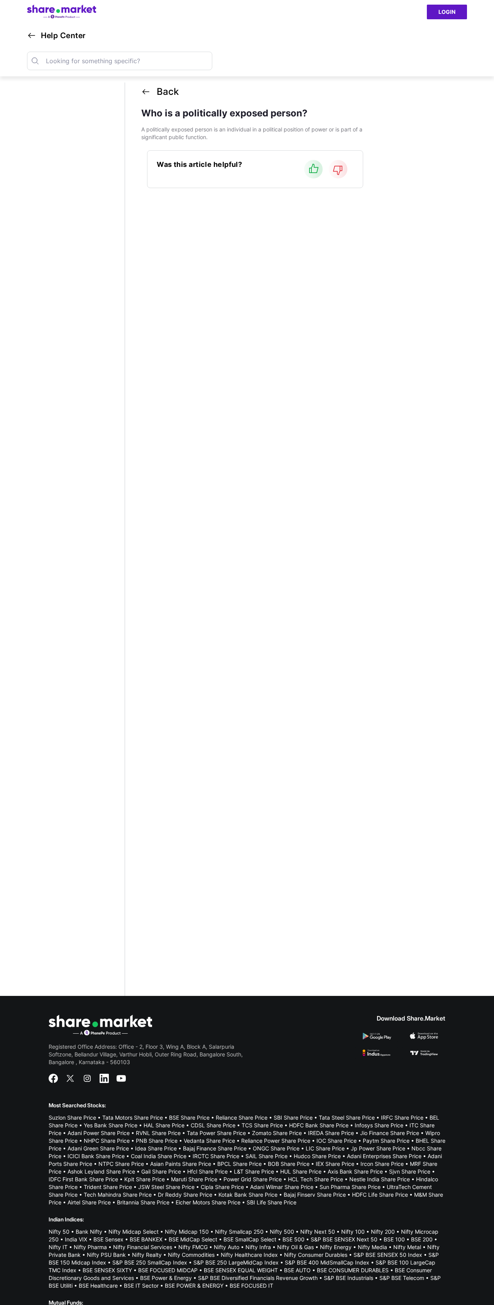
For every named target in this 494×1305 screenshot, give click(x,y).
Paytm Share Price (386, 1140)
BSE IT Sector (141, 1285)
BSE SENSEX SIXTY (107, 1270)
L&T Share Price (254, 1171)
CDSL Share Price (213, 1125)
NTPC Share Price (121, 1163)
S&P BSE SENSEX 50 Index (388, 1254)
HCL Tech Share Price (315, 1179)
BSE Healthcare (98, 1285)
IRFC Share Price (402, 1117)
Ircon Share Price (382, 1163)
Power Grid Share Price (252, 1179)
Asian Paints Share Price (180, 1163)
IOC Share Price (336, 1140)
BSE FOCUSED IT (251, 1285)
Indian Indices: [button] (66, 1219)
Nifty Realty (147, 1254)
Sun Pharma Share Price (350, 1187)
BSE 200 (422, 1239)
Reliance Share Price (241, 1117)
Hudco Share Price (317, 1156)
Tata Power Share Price (216, 1133)
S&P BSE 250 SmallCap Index (149, 1262)
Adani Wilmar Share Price (281, 1187)
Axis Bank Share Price (355, 1171)
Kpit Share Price (144, 1179)
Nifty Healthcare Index (249, 1254)
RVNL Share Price (158, 1133)
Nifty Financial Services (142, 1247)
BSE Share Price (189, 1117)
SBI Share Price (293, 1117)
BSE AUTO (297, 1270)
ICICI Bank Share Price (96, 1156)
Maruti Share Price (194, 1179)
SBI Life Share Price (271, 1202)
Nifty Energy (336, 1247)
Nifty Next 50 (317, 1231)
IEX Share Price (335, 1163)
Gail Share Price (161, 1171)
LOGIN (446, 11)
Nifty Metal (407, 1247)
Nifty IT (58, 1247)
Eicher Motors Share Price (208, 1202)
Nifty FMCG (193, 1247)
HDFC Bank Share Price (319, 1125)
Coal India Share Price (158, 1156)
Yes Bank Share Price (110, 1125)
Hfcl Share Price (207, 1171)
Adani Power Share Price (99, 1133)
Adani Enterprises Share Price (384, 1156)
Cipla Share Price (222, 1187)
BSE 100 (394, 1239)
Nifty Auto (226, 1247)
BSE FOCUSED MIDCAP (168, 1270)
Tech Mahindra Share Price (118, 1194)
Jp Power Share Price (378, 1148)
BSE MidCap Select (193, 1239)
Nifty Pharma (90, 1247)
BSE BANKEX (146, 1239)
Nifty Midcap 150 (187, 1231)
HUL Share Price (300, 1171)
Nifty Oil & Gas (295, 1247)
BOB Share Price (289, 1163)
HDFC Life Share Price (380, 1194)
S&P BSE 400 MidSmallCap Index (327, 1262)
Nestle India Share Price (379, 1179)
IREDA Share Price (331, 1133)
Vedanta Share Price (209, 1140)
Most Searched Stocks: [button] (77, 1105)
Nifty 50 (59, 1231)
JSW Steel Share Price (166, 1187)
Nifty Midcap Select (133, 1231)
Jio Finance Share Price (389, 1133)
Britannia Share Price (143, 1202)
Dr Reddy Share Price (185, 1194)
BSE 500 (294, 1239)
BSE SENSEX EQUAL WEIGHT (241, 1270)
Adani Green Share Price (98, 1148)
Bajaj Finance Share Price (215, 1148)
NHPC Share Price (107, 1140)
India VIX (76, 1239)
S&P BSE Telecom (401, 1278)
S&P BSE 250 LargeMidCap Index (236, 1262)
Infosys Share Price (379, 1125)
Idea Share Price (156, 1148)
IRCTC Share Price (216, 1156)
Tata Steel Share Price (347, 1117)
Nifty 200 (383, 1231)
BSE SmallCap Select (249, 1239)
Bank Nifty (89, 1231)
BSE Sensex (108, 1239)
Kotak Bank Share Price (247, 1194)
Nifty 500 (282, 1231)
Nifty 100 (353, 1231)
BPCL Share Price (239, 1163)
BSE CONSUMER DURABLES (353, 1270)
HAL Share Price (164, 1125)
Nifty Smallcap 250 (239, 1231)
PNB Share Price (157, 1140)
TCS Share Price (262, 1125)
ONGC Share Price (276, 1148)
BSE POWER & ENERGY (194, 1285)
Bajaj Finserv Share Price (315, 1194)
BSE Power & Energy (166, 1278)
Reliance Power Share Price (275, 1140)
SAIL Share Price (266, 1156)
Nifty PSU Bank (106, 1254)
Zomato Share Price (277, 1133)
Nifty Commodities (191, 1254)
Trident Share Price (108, 1187)
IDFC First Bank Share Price (83, 1179)
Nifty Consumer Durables (315, 1254)
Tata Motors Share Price (132, 1117)
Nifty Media (372, 1247)
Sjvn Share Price (409, 1171)
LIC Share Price (325, 1148)
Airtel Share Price (89, 1202)
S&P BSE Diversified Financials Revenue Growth (258, 1278)
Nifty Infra (258, 1247)
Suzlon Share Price (72, 1117)
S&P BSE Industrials (348, 1278)
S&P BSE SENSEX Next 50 (344, 1239)
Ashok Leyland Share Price (101, 1171)
